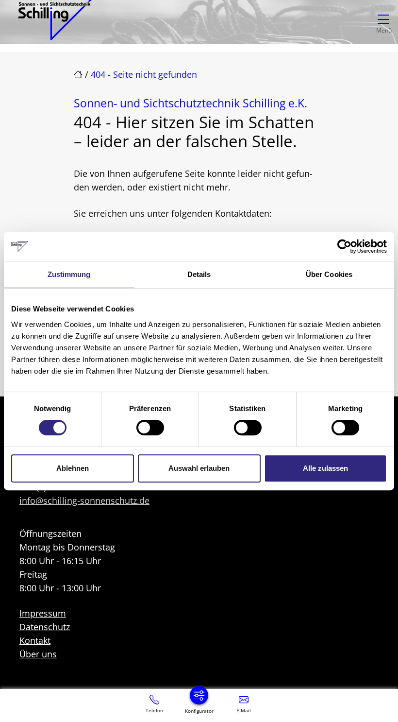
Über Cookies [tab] (329, 274)
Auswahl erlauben (199, 468)
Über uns (38, 654)
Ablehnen (72, 468)
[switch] (150, 427)
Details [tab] (199, 274)
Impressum (42, 613)
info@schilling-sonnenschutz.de (84, 500)
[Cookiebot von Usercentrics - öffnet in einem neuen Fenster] (344, 246)
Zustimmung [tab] (69, 274)
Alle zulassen (325, 468)
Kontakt (34, 640)
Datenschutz (44, 627)
